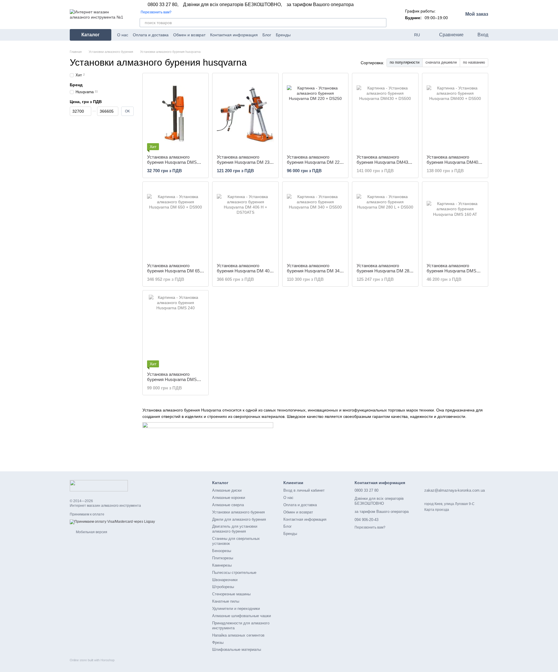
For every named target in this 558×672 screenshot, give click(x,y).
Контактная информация (234, 35)
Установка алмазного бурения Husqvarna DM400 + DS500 (453, 162)
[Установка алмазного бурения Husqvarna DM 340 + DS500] (315, 222)
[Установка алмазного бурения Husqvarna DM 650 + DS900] (175, 222)
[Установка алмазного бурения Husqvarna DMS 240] (175, 331)
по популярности (404, 62)
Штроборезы (223, 587)
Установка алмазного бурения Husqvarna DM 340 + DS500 (314, 270)
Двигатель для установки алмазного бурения (234, 528)
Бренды (283, 35)
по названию (474, 62)
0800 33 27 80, (163, 4)
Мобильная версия (91, 532)
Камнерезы (222, 565)
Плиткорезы (222, 558)
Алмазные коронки (228, 497)
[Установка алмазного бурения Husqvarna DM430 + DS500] (385, 114)
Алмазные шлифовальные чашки (241, 616)
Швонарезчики (224, 580)
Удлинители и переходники (236, 608)
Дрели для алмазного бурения (239, 519)
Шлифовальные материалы (236, 649)
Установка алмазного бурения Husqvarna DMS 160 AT (451, 270)
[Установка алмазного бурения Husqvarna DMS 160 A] (175, 114)
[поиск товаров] (382, 22)
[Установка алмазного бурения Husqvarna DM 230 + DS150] (245, 114)
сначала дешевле (441, 62)
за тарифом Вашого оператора (320, 4)
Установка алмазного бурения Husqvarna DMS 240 (172, 379)
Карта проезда (436, 510)
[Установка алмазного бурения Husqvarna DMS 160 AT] (455, 222)
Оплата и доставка (151, 35)
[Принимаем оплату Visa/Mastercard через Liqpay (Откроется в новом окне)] (112, 522)
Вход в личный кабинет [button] (304, 490)
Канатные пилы (225, 601)
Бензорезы (221, 551)
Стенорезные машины (231, 594)
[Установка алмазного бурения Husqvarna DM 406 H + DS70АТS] (245, 222)
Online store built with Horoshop (92, 660)
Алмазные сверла (228, 505)
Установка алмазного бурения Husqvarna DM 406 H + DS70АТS (244, 270)
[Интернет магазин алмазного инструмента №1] (99, 485)
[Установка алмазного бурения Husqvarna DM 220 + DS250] (315, 114)
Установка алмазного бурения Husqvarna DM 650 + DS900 (174, 270)
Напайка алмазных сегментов (238, 635)
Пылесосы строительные (234, 572)
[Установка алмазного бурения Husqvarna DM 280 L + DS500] (385, 222)
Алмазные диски (227, 490)
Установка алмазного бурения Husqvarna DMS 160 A (172, 162)
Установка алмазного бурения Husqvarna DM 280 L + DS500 (384, 270)
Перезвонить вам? (156, 12)
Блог (266, 35)
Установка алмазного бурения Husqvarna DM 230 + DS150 (244, 162)
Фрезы (217, 642)
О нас (122, 35)
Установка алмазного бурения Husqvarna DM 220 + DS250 (314, 162)
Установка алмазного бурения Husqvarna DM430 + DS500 (383, 162)
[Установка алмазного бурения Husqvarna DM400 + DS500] (455, 114)
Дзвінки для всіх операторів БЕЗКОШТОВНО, (232, 4)
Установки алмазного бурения (238, 512)
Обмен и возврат (189, 35)
